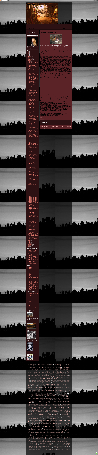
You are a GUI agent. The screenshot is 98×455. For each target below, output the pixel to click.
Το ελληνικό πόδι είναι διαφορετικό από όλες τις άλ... (33, 106)
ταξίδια (68, 429)
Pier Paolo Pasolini (43, 446)
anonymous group (50, 436)
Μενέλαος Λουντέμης (54, 410)
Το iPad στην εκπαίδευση (31, 124)
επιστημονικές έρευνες (36, 391)
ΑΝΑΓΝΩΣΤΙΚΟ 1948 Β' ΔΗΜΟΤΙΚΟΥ (32, 201)
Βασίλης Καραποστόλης (30, 373)
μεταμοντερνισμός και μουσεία (62, 410)
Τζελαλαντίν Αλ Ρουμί (30, 430)
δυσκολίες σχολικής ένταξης (53, 383)
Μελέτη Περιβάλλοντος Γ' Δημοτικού (35, 410)
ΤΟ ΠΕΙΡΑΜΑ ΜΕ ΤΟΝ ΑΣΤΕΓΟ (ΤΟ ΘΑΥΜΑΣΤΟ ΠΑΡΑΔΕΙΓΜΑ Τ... (32, 212)
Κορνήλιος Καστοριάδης (47, 404)
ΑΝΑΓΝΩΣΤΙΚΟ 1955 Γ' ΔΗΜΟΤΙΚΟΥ (32, 197)
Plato (50, 446)
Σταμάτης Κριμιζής (62, 424)
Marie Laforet (50, 443)
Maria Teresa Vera (45, 443)
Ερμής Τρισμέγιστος (37, 392)
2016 (28, 51)
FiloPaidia (65, 438)
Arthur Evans (65, 436)
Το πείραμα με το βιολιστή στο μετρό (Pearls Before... (32, 213)
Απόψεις (50, 28)
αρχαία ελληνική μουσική (36, 370)
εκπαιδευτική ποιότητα (60, 387)
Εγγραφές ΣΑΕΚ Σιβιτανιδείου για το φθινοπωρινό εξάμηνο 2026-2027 (33, 281)
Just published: (30, 266)
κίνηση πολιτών (67, 402)
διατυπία (62, 381)
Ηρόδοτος (42, 394)
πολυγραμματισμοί (33, 422)
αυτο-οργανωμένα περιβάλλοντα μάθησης (60, 372)
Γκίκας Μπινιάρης (40, 376)
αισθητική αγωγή (64, 364)
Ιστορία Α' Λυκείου (34, 397)
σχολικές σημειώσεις (36, 428)
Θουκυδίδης (33, 396)
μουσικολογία (56, 412)
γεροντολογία (36, 375)
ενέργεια (65, 390)
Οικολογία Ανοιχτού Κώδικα (42, 417)
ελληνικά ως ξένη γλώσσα (58, 389)
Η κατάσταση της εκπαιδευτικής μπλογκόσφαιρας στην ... (32, 68)
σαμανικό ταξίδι (43, 423)
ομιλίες (63, 417)
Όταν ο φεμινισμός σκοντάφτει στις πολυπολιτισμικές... (33, 131)
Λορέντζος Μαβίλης (46, 407)
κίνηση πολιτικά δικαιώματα (61, 402)
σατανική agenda (50, 423)
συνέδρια (34, 426)
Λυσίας (66, 407)
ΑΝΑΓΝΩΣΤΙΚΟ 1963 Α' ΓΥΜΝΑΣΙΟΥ (32, 185)
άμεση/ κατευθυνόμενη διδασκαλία (37, 365)
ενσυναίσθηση (69, 390)
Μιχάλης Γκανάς (60, 411)
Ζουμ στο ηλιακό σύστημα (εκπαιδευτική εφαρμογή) (32, 160)
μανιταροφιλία (65, 408)
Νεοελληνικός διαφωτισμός (56, 414)
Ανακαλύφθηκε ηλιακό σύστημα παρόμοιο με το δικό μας (32, 84)
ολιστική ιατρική (51, 417)
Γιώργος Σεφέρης (34, 376)
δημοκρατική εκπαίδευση (43, 380)
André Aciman (46, 436)
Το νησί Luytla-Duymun (31, 103)
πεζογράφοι (32, 420)
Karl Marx (52, 442)
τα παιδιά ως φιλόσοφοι (40, 429)
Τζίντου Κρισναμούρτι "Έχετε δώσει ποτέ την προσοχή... (33, 167)
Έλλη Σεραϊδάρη (38, 389)
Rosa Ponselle (31, 447)
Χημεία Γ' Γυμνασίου (44, 434)
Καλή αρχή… (29, 275)
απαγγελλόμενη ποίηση (40, 367)
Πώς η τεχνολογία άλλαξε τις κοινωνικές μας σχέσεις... (32, 127)
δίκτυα (58, 382)
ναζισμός (51, 413)
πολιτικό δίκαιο (51, 421)
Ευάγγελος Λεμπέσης (67, 392)
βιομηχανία (68, 374)
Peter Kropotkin (29, 446)
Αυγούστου (29, 60)
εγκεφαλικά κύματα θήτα (32, 384)
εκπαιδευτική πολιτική (67, 387)
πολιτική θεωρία (40, 421)
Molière (37, 444)
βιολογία (52, 374)
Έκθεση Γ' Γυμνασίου (40, 385)
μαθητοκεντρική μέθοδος (52, 408)
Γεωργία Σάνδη (43, 375)
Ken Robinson (55, 442)
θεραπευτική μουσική (49, 395)
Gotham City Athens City (48, 440)
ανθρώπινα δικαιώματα (53, 366)
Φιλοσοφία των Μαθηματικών (46, 432)
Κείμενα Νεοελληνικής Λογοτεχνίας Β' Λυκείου (48, 401)
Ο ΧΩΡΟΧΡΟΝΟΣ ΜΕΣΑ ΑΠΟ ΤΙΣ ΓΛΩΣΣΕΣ (33, 233)
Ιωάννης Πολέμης (36, 399)
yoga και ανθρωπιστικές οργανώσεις (45, 449)
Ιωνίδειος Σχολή (41, 399)
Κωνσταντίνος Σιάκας (60, 405)
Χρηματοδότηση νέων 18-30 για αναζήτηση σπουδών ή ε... (32, 229)
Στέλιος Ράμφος (67, 424)
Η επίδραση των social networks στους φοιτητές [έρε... (32, 119)
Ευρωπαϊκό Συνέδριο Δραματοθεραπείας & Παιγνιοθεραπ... (31, 94)
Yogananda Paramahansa (68, 449)
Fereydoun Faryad (52, 438)
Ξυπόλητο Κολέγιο (33, 416)
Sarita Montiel (62, 447)
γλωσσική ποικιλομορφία (61, 376)
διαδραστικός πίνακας (67, 380)
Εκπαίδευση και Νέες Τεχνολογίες (50, 386)
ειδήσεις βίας (57, 384)
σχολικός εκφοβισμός (30, 429)
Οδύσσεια (32, 417)
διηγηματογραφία (37, 382)
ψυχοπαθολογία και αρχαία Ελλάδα (44, 435)
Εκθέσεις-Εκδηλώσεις (39, 28)
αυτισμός (53, 372)
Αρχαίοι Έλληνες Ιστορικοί (63, 371)
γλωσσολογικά (34, 377)
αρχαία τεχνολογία (33, 371)
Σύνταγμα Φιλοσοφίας (60, 426)
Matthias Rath (65, 443)
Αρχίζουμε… (29, 274)
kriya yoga (67, 442)
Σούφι (29, 424)
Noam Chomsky (67, 444)
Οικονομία (47, 417)
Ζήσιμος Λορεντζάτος (38, 393)
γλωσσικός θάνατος (29, 377)
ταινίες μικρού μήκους (51, 429)
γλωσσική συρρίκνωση (67, 376)
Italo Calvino (44, 441)
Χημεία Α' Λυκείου (33, 434)
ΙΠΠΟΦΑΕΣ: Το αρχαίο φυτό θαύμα (32, 135)
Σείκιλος (65, 423)
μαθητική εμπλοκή (41, 408)
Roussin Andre (40, 447)
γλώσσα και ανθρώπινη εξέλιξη (46, 376)
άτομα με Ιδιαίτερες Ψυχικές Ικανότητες (46, 372)
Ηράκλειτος (39, 394)
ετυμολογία (49, 392)
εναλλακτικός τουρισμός (60, 390)
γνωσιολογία (50, 377)
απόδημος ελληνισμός (58, 367)
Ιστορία (64, 396)
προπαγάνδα (56, 422)
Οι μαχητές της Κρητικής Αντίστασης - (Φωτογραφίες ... (33, 108)
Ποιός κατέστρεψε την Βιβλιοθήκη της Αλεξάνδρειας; (33, 136)
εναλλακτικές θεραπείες (40, 390)
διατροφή (58, 381)
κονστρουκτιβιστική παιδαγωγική (34, 404)
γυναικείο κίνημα (56, 378)
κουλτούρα (59, 404)
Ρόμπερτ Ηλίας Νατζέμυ (37, 423)
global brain (38, 440)
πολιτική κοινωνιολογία (45, 421)
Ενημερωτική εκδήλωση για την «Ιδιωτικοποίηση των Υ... (32, 148)
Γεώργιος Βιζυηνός (49, 375)
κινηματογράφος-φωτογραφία (53, 402)
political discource (55, 446)
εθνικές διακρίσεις (43, 384)
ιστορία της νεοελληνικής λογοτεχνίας (44, 398)
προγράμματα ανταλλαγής (51, 422)
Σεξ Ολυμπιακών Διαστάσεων (32, 77)
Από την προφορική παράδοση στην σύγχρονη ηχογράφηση (33, 71)
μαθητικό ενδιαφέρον (46, 408)
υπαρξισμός (45, 431)
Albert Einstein (64, 435)
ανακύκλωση (49, 365)
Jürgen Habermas (48, 442)
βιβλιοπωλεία (38, 374)
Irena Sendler (39, 441)
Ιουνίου (29, 240)
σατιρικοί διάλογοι (55, 423)
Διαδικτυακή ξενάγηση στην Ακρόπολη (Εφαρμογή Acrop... (32, 222)
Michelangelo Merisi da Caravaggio (31, 444)
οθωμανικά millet (36, 417)
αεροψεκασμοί (38, 364)
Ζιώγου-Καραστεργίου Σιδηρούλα (45, 393)
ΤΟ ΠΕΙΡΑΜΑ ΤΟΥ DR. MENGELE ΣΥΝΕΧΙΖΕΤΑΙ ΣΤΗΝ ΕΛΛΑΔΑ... (32, 154)
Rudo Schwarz (45, 447)
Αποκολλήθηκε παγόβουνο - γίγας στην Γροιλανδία (32, 205)
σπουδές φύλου (47, 424)
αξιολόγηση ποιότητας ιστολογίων (31, 367)
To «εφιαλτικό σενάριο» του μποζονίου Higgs (32, 82)
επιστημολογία (30, 391)
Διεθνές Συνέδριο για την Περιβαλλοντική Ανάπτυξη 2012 (32, 92)
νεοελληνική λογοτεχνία (48, 414)
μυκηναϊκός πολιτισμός (33, 413)
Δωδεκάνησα (63, 383)
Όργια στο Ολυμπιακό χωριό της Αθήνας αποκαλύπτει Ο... (32, 76)
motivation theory (41, 444)
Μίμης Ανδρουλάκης (45, 411)
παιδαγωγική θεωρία (53, 418)
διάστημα (32, 381)
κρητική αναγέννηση (64, 404)
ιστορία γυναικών (67, 397)
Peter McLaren (33, 446)
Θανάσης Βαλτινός (62, 394)
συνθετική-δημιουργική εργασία (53, 426)
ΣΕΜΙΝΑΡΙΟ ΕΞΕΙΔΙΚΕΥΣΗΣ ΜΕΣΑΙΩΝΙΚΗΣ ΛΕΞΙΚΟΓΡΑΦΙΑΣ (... (33, 97)
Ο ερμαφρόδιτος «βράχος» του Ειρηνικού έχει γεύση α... (32, 226)
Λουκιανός (55, 407)
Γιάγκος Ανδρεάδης (66, 375)
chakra (38, 437)
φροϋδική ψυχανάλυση (52, 432)
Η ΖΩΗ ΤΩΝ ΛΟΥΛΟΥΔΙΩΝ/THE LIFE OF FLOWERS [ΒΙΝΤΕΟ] (33, 113)
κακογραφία (63, 399)
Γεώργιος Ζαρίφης (55, 375)
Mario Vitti (54, 443)
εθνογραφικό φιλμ (52, 384)
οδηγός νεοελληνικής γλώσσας (60, 416)
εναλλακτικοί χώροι (54, 390)
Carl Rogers (29, 437)
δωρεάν (66, 383)
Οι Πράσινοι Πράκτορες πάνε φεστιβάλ (33, 293)
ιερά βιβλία (48, 396)
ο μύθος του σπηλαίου (39, 416)
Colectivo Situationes (63, 437)
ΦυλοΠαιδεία (62, 432)
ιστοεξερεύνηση (60, 396)
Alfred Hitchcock (68, 435)
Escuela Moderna (34, 438)
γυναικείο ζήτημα (49, 378)
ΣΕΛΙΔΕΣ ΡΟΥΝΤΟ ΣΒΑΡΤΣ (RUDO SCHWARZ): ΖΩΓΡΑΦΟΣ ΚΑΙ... (32, 168)
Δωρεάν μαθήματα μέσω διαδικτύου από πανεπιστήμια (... (33, 81)
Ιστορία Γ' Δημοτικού (55, 397)
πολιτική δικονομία (35, 421)
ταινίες (45, 429)
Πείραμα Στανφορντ (37, 420)
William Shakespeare (31, 449)
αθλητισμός (51, 364)
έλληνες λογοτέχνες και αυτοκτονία (50, 389)
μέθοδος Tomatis (66, 409)
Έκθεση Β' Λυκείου (34, 385)
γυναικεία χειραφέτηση (42, 378)
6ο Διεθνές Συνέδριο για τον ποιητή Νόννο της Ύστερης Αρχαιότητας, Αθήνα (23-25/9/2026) (33, 258)
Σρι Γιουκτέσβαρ (51, 424)
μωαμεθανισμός (47, 413)
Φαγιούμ (56, 431)
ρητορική (33, 423)
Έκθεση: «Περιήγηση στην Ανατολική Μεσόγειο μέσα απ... (33, 232)
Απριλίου (29, 242)
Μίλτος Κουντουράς (40, 411)
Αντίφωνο (29, 306)
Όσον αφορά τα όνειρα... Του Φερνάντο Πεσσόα (32, 152)
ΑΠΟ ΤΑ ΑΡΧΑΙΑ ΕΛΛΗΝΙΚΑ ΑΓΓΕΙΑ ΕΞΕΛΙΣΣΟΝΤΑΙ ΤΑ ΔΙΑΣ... (32, 207)
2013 (28, 54)
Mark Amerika (58, 443)
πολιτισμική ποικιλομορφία (63, 421)
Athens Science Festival (31, 294)
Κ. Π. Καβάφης (50, 399)
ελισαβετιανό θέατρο (33, 389)
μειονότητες (29, 410)
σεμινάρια (69, 423)
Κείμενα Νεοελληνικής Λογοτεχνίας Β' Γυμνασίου (35, 401)
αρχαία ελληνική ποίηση (43, 370)
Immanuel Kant (29, 441)
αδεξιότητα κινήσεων (32, 364)
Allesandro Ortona (37, 436)
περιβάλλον (47, 420)
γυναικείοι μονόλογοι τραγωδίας (62, 378)
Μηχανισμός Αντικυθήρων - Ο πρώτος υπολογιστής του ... (33, 112)
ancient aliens (41, 436)
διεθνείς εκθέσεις (32, 382)
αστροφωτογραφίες (29, 372)
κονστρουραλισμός (41, 404)
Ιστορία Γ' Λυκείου (61, 397)
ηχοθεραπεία (53, 394)
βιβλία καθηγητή (57, 373)
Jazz (66, 441)
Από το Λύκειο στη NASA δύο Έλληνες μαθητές (32, 157)
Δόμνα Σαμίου (36, 383)
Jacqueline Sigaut (59, 441)
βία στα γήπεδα (45, 373)
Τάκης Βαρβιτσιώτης (57, 429)
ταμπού (66, 429)
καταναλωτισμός (61, 400)
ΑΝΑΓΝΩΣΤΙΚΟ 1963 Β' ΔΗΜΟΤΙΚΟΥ (32, 198)
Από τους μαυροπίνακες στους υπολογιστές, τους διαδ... (32, 125)
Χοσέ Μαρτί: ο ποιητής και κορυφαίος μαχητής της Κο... (32, 65)
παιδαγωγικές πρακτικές (46, 418)
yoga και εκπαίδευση (53, 449)
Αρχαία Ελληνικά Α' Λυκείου (36, 369)
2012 (28, 55)
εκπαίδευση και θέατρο (42, 386)
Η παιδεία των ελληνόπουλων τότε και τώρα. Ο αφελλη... (33, 221)
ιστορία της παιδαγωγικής (52, 398)
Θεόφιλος (32, 395)
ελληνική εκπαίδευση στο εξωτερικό (66, 389)
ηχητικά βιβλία (48, 394)
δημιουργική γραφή (33, 380)
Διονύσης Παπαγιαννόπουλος (63, 382)
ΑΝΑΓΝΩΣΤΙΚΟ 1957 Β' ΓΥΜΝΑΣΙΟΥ (32, 186)
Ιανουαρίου (30, 245)
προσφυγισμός (68, 422)
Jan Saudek (63, 441)
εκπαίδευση (58, 385)
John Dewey (36, 442)
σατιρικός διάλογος (61, 423)
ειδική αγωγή (62, 384)
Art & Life (29, 301)
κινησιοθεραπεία (30, 403)
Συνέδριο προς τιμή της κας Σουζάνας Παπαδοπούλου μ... (32, 99)
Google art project (43, 440)
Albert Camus (59, 435)
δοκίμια (33, 383)
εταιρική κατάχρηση (44, 392)
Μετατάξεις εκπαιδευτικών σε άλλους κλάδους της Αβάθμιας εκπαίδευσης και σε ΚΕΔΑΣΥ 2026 (33, 283)
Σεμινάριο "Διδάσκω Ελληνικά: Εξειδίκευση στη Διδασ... (32, 96)
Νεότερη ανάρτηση (44, 126)
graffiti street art (65, 440)
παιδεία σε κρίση (61, 418)
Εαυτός (28, 384)
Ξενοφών (29, 416)
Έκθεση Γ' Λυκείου (46, 385)
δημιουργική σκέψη (38, 380)
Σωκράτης (35, 429)
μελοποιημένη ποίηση (48, 410)
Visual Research (46, 28)
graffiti (53, 440)
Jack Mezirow (48, 441)
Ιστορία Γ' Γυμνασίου (49, 397)
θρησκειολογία (40, 396)
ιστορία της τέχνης (59, 398)
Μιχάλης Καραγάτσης (66, 411)
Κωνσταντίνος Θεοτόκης (30, 405)
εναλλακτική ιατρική (48, 390)
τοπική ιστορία (61, 430)
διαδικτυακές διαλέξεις (54, 380)
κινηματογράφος (30, 402)
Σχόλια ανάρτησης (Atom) (48, 128)
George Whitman (34, 440)
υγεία (42, 431)
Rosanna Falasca (36, 447)
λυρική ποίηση (62, 407)
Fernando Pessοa (57, 438)
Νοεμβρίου (29, 57)
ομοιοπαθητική (68, 417)
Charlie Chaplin (46, 437)
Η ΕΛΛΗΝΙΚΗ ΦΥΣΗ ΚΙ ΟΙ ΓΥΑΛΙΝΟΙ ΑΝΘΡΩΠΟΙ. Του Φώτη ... (32, 73)
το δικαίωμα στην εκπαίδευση (47, 430)
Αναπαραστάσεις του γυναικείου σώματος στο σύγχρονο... (32, 87)
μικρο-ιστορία (34, 411)
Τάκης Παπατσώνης (62, 429)
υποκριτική (49, 431)
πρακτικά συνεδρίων (45, 422)
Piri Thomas (47, 446)
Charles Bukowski (42, 437)
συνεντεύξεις (45, 426)
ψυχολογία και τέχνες (37, 435)
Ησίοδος (45, 394)
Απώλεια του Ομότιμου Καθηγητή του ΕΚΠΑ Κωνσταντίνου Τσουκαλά (33, 259)
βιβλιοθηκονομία (67, 373)
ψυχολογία (31, 435)
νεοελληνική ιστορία (40, 414)
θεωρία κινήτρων (61, 395)
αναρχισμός (66, 365)
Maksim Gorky (36, 443)
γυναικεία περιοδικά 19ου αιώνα (35, 378)
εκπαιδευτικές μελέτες (30, 387)
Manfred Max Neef (40, 443)
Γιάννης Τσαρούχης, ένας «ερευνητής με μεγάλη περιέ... (33, 151)
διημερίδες (42, 382)
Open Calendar (30, 304)
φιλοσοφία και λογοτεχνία (39, 432)
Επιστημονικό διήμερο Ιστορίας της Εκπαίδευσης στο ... (33, 100)
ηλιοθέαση (32, 394)
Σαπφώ (46, 423)
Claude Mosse (58, 437)
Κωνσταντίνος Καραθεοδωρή (48, 405)
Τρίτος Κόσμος (38, 431)
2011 (28, 246)
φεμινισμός (63, 431)
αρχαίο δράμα (37, 371)
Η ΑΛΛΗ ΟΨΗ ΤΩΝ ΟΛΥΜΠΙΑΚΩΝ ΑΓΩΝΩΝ (33, 78)
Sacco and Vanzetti (50, 447)
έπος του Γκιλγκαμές (57, 391)
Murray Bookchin (49, 444)
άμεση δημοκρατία (30, 365)
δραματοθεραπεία (41, 383)
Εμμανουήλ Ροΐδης (30, 390)
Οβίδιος (43, 416)
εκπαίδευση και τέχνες (59, 386)
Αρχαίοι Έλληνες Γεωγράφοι (56, 371)
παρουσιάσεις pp (64, 419)
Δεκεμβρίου (30, 56)
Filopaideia (61, 438)
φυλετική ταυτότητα (58, 432)
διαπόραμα (29, 381)
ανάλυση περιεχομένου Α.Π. (54, 365)
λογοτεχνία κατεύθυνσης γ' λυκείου (32, 407)
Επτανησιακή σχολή (62, 391)
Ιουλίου (29, 61)
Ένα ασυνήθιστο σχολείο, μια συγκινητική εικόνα (32, 237)
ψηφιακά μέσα (67, 434)
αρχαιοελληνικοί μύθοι (49, 371)
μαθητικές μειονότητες (34, 408)
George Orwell (29, 440)
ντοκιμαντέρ (50, 415)
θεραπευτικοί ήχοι (55, 395)
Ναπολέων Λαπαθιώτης (60, 413)
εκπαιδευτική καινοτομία (45, 387)
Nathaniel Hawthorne (60, 444)
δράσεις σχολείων (47, 383)
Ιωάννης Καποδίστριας (31, 399)
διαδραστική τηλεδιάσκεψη (61, 380)
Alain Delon (50, 435)
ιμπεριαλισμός (56, 396)
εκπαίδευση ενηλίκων (68, 385)
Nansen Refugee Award (54, 444)
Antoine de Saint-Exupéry (56, 436)
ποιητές (29, 421)
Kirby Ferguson (60, 442)
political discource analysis (61, 446)
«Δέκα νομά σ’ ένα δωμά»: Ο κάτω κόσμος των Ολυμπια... (33, 74)
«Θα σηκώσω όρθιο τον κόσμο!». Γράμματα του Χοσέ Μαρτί (32, 66)
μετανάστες (68, 410)
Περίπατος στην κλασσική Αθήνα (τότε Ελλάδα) (32, 110)
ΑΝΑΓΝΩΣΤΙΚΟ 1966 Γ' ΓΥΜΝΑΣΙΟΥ (32, 184)
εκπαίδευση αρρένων (63, 385)
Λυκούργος (59, 407)
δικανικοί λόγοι (54, 382)
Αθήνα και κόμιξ (43, 364)
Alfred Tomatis (31, 436)
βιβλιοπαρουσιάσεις (31, 374)
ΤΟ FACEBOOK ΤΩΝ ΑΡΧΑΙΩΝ (31, 134)
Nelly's (64, 444)
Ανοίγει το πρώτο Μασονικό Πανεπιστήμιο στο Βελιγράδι (32, 130)
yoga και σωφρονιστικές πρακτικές (60, 449)
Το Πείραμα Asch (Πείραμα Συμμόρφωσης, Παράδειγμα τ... (32, 215)
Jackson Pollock (53, 441)
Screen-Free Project (67, 447)
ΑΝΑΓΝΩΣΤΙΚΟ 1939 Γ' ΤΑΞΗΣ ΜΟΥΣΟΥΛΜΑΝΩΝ (32, 196)
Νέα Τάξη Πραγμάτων (66, 413)
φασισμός (60, 431)
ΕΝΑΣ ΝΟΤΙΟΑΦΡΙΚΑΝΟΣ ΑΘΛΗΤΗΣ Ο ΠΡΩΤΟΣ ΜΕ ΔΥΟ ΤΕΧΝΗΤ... (32, 165)
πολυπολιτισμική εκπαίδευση (39, 422)
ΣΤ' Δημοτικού (57, 424)
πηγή (41, 117)
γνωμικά (39, 377)
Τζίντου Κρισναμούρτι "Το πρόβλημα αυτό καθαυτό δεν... (33, 175)
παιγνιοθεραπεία (41, 418)
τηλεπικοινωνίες (35, 430)
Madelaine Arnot (31, 443)
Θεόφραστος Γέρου (37, 395)
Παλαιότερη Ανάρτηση (66, 126)
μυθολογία (65, 412)
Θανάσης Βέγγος (66, 394)
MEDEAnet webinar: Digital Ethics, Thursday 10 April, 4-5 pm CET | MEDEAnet (33, 296)
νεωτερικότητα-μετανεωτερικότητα (65, 414)
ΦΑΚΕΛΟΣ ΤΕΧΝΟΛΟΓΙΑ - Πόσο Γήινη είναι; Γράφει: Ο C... (33, 144)
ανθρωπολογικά (62, 366)
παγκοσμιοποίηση (30, 418)
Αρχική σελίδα (55, 126)
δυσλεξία (59, 383)
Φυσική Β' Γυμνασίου (67, 432)
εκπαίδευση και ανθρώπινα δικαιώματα (33, 386)
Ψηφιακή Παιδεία (33, 5)
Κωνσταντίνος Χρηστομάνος (67, 405)
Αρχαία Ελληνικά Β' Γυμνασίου (47, 369)
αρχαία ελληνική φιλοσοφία (59, 370)
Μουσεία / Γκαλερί (29, 28)
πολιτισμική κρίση (57, 421)
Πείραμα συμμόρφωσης (42, 420)
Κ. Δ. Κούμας (45, 399)
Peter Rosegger (38, 446)
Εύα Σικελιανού (62, 392)
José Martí (39, 442)
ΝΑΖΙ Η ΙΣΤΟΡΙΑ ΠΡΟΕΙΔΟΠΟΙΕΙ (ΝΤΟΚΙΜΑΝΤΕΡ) (32, 210)
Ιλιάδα (52, 396)
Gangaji (42, 439)
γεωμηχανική (39, 375)
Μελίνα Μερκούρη (42, 410)
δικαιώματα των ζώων (48, 382)
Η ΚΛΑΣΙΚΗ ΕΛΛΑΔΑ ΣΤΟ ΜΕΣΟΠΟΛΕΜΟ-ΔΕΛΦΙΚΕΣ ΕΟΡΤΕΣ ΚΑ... (33, 235)
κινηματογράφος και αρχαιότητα (37, 402)
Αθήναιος (48, 364)
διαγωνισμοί (49, 380)
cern (35, 437)
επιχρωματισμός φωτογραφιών (43, 391)
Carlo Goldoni (32, 437)
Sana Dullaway (57, 447)
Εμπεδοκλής (34, 390)
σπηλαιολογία (40, 424)
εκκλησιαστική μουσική (53, 385)
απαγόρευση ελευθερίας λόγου (50, 367)
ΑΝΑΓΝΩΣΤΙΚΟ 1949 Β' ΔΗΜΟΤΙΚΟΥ (32, 199)
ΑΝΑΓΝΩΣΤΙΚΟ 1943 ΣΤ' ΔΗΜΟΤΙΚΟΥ (32, 189)
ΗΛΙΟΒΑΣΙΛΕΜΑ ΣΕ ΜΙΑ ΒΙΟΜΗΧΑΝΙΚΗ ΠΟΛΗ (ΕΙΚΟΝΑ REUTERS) (33, 209)
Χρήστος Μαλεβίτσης (56, 434)
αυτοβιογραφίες (67, 372)
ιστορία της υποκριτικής (67, 398)
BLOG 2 (64, 28)
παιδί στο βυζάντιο (68, 418)
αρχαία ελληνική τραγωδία (50, 370)
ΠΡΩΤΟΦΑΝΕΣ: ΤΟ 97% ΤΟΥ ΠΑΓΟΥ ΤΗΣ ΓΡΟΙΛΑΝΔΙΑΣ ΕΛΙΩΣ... (33, 102)
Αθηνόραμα (29, 305)
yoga (34, 449)
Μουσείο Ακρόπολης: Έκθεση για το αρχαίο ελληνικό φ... (33, 142)
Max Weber (69, 443)
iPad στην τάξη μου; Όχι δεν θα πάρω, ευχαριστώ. (32, 123)
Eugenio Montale (42, 438)
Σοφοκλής (36, 424)
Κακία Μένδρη (55, 399)
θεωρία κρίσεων (66, 395)
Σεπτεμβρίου (30, 59)
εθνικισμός (47, 384)
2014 (28, 53)
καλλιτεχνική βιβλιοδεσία (37, 400)
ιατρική (44, 396)
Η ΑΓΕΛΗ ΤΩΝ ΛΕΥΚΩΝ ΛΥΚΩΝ (32, 143)
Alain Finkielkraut (55, 435)
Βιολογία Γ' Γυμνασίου (63, 374)
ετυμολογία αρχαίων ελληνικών (55, 392)
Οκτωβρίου (29, 58)
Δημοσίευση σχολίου (45, 122)
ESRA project (38, 438)
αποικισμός (64, 367)
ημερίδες (35, 394)
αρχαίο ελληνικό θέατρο (43, 371)
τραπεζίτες (34, 431)
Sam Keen (54, 447)
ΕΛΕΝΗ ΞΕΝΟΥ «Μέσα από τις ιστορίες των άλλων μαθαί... (32, 164)
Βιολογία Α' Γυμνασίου (56, 374)
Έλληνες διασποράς (43, 389)
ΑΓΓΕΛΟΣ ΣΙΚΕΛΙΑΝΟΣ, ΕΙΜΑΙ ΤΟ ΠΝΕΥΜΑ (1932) (32, 238)
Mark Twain (62, 443)
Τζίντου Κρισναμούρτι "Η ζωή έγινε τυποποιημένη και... (33, 174)
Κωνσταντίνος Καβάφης (41, 405)
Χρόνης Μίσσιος (62, 434)
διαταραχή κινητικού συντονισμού (52, 381)
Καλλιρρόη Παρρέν (68, 399)
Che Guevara (50, 437)
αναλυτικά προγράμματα (61, 365)
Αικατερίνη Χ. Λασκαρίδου (58, 364)
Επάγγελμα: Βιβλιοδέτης (31, 162)
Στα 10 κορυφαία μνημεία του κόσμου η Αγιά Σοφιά (32, 149)
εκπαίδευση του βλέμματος (66, 386)
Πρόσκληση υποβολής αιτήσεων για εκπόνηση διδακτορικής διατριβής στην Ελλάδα (32, 289)
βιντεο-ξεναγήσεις (43, 374)
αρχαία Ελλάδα (61, 368)
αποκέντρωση (67, 367)
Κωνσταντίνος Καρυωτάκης (54, 405)
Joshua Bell (43, 442)
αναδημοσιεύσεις (44, 365)
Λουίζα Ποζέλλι (51, 407)
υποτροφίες (53, 431)
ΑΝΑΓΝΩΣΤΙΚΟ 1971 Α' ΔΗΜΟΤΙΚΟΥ (32, 200)
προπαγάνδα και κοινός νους (62, 422)
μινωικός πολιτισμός (50, 411)
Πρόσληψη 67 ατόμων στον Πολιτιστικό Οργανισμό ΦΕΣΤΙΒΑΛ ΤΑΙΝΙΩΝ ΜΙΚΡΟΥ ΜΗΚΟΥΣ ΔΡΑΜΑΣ (33, 287)
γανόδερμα (32, 375)
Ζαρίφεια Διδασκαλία (33, 393)
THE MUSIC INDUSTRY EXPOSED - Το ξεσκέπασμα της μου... (33, 202)
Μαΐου (29, 241)
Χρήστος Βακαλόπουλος (50, 434)
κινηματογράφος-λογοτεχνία (46, 402)
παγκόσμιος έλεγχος (35, 418)
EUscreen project (47, 438)
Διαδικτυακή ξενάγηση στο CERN (32, 234)
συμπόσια (31, 426)
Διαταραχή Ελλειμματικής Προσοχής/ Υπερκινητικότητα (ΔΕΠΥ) (41, 381)
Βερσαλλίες (41, 373)
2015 (28, 52)
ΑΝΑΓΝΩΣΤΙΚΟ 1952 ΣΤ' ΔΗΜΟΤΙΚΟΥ (32, 188)
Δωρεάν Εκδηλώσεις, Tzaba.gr (32, 307)
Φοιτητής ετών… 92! (31, 161)
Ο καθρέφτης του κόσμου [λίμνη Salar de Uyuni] (32, 104)
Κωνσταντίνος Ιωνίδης (36, 405)
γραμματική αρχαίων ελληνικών (58, 377)
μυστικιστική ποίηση (43, 413)
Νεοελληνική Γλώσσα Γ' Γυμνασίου (32, 414)
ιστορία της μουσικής (35, 398)
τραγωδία (30, 431)
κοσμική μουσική (54, 404)
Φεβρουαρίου (30, 244)
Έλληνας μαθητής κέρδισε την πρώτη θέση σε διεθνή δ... (33, 79)
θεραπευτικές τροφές (42, 395)
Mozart (45, 444)
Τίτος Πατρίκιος (40, 430)
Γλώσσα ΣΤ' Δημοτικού (54, 376)
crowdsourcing (68, 437)
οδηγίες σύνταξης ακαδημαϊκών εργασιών (50, 416)
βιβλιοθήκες (62, 373)
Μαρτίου (29, 243)
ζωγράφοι (51, 393)
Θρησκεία (36, 396)
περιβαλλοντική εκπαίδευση (54, 420)
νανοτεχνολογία (55, 413)
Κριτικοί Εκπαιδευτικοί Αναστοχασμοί (57, 28)
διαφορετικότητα (68, 381)
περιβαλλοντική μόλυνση (61, 420)
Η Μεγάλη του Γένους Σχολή (57, 393)
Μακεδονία (58, 408)
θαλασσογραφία (57, 394)
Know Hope (64, 442)
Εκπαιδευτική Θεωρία (38, 387)
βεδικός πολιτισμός (36, 373)
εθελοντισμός (38, 384)
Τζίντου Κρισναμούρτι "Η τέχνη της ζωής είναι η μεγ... (33, 172)
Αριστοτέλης (34, 368)
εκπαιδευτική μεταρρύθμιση (53, 387)
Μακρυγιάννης (61, 408)
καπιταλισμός (56, 400)
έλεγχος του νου (39, 388)
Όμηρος (60, 417)
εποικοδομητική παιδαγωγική (50, 391)
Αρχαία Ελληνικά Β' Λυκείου (57, 369)
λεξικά (40, 406)
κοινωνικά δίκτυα (65, 403)
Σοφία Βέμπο (32, 424)
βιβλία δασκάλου (51, 373)
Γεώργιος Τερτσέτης (60, 375)
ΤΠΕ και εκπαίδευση (67, 430)
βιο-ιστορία (47, 374)
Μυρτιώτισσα (38, 413)
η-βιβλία (64, 393)
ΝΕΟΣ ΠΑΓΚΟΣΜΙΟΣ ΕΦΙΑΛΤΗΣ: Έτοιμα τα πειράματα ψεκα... (33, 128)
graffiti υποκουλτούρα (58, 440)
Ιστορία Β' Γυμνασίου (41, 397)
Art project (62, 436)
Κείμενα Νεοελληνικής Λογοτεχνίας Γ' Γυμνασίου (60, 401)
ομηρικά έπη (56, 417)
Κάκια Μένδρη (59, 399)
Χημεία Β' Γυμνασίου (38, 434)
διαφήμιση (65, 381)
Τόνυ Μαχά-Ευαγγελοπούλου (55, 430)
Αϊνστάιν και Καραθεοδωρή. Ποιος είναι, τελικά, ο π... (33, 115)
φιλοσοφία (32, 432)
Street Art (34, 28)
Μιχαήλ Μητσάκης (56, 411)
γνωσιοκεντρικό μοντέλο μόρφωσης (44, 377)
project (67, 446)
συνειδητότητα (39, 426)
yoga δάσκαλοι (38, 449)
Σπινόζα (44, 424)
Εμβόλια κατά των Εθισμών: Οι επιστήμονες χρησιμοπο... (32, 118)
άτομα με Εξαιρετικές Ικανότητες (36, 372)
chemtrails (54, 437)
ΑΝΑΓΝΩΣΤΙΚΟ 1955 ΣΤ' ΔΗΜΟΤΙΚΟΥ (32, 187)
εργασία (32, 392)
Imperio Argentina (34, 441)
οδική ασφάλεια (65, 416)
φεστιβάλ (68, 431)
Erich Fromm (29, 438)
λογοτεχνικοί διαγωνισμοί (40, 407)
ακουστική (68, 364)
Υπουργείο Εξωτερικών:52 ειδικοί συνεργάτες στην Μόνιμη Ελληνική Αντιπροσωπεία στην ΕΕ (32, 285)
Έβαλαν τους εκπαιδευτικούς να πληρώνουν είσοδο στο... (32, 70)
